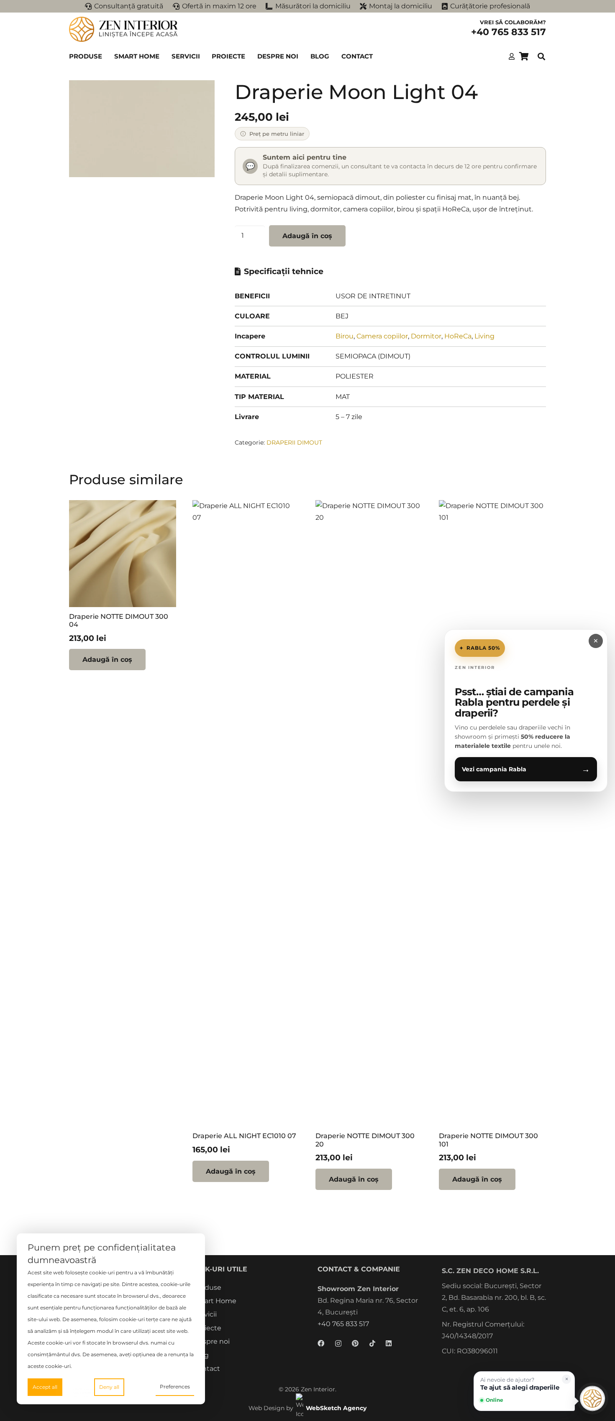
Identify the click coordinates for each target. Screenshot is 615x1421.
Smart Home (214, 1301)
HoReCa (458, 336)
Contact (206, 1369)
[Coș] (524, 56)
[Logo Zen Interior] (123, 29)
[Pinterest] (355, 1343)
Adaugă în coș (307, 236)
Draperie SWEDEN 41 (86, 1393)
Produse (207, 1287)
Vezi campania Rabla (526, 769)
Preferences (175, 1386)
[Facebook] (321, 1343)
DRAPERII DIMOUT (294, 442)
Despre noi (211, 1341)
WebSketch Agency (336, 1408)
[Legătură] (512, 56)
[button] (106, 56)
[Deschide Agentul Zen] (592, 1398)
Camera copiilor (382, 336)
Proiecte (207, 1328)
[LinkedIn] (389, 1343)
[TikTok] (372, 1343)
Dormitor (426, 336)
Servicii (205, 1314)
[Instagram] (338, 1343)
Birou (345, 336)
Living (484, 336)
